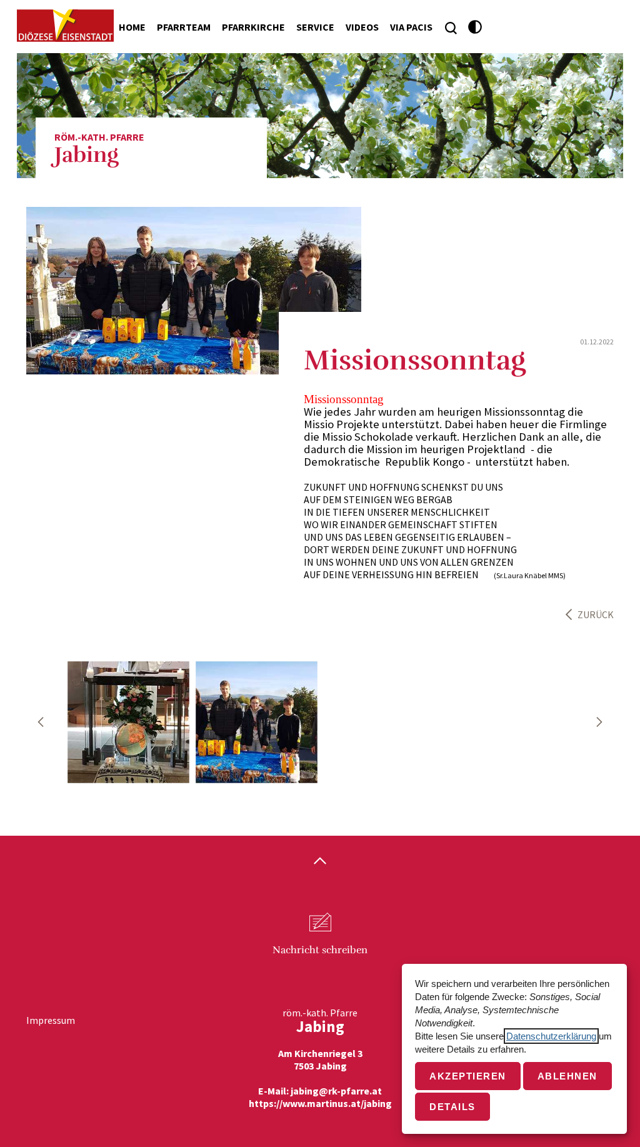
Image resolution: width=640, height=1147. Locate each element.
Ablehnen (568, 1076)
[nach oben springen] (320, 861)
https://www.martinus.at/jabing (320, 1103)
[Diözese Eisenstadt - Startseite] (65, 25)
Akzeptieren (467, 1076)
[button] (40, 722)
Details (452, 1106)
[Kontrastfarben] (475, 27)
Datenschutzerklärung (551, 1036)
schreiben (320, 950)
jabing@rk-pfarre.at (336, 1090)
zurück (596, 614)
